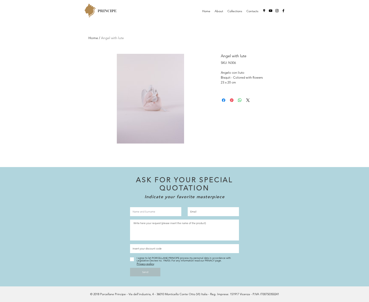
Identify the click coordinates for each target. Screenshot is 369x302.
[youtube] (270, 11)
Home (93, 38)
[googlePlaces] (264, 11)
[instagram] (277, 11)
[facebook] (283, 11)
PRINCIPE (107, 10)
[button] (234, 11)
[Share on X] (247, 100)
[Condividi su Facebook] (223, 100)
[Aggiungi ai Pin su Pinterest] (231, 100)
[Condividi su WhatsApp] (239, 100)
